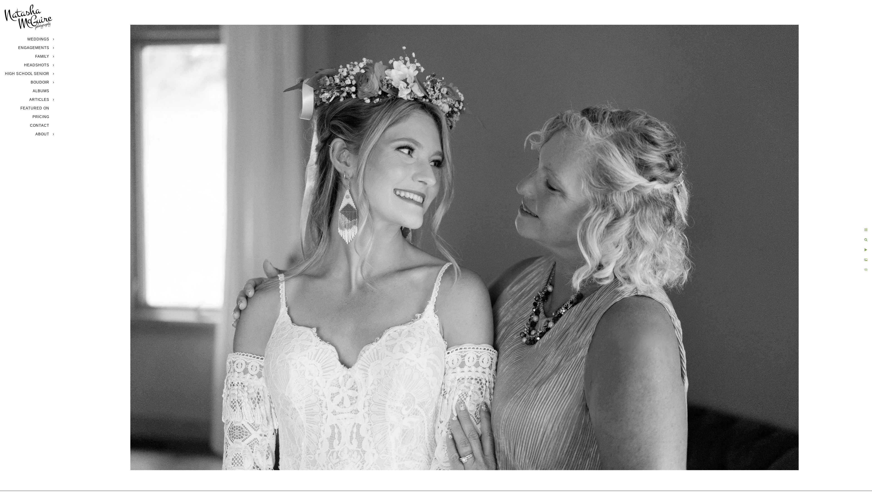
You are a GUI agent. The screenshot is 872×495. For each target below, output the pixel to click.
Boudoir (40, 82)
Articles (39, 99)
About (42, 134)
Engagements (33, 48)
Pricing (40, 117)
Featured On (34, 108)
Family (42, 56)
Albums (41, 91)
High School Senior (27, 74)
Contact (39, 125)
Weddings (38, 39)
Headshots (36, 65)
